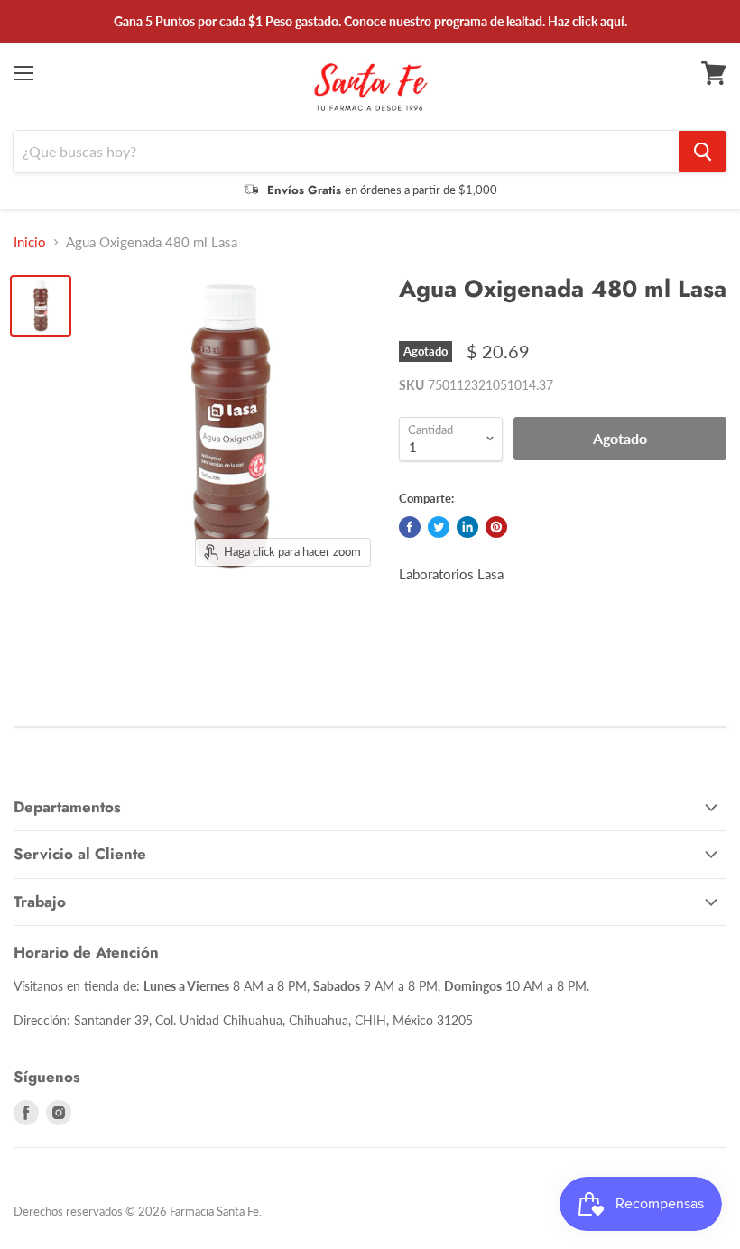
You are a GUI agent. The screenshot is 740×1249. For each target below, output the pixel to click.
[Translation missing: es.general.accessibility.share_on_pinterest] (496, 527)
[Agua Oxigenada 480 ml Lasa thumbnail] (40, 306)
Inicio (30, 242)
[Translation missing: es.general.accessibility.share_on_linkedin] (467, 527)
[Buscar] (702, 151)
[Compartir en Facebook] (410, 527)
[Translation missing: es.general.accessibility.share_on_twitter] (438, 527)
